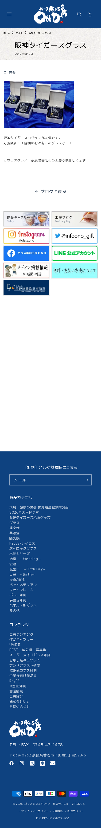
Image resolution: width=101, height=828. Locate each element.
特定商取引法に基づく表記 (52, 818)
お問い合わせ (19, 706)
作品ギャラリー (21, 639)
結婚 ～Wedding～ (25, 558)
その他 (14, 610)
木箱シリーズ (19, 553)
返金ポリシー (80, 803)
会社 (12, 563)
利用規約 (57, 811)
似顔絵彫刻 (18, 685)
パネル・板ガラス (23, 605)
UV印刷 (15, 644)
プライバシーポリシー (35, 811)
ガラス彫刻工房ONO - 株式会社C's (46, 803)
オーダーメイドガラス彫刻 (29, 654)
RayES (14, 680)
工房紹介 (16, 696)
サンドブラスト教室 (24, 665)
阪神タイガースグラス (40, 32)
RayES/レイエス (22, 543)
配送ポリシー (75, 811)
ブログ (19, 32)
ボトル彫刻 (18, 594)
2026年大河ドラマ (24, 512)
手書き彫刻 (18, 600)
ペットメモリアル (23, 584)
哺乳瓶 (14, 538)
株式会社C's (19, 701)
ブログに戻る (53, 191)
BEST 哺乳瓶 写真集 (27, 649)
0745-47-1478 (48, 744)
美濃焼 (14, 532)
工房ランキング (21, 634)
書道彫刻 (16, 691)
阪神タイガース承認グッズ (29, 517)
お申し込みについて (24, 660)
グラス (14, 522)
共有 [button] (12, 72)
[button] (9, 14)
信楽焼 (14, 527)
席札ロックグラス (23, 548)
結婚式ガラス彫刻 (23, 670)
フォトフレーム (21, 589)
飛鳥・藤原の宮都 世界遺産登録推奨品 (39, 507)
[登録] (86, 479)
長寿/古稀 (17, 579)
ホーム (7, 32)
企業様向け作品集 (23, 675)
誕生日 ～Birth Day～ (27, 569)
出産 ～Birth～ (22, 574)
